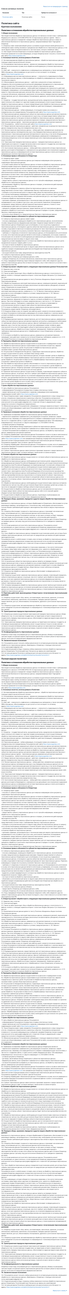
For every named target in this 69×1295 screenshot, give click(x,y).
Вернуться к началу (59, 1290)
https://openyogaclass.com (16, 56)
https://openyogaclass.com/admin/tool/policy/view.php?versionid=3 (27, 655)
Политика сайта (7, 17)
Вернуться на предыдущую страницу (55, 6)
